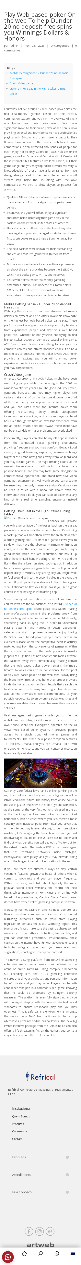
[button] (8, 1257)
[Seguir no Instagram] (39, 1231)
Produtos (18, 1124)
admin (14, 45)
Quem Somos (21, 1116)
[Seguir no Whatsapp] (50, 1231)
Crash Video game (21, 83)
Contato (17, 1139)
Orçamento (19, 1131)
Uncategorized (60, 45)
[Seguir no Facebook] (29, 1231)
